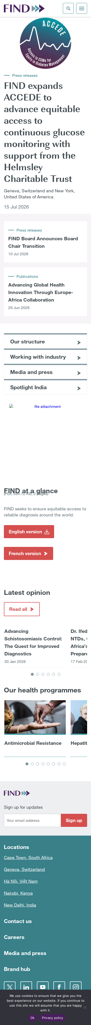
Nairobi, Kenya (18, 893)
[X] (10, 987)
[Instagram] (76, 987)
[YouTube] (43, 987)
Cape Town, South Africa (28, 857)
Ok (32, 1018)
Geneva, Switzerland (24, 869)
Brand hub (17, 969)
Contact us (18, 921)
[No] (85, 1007)
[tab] (32, 674)
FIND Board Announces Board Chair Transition (43, 242)
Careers (14, 937)
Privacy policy (52, 1018)
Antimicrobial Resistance (32, 743)
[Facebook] (59, 987)
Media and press (25, 953)
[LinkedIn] (26, 987)
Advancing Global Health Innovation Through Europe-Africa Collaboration (40, 292)
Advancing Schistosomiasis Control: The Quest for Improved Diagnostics (33, 642)
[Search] (68, 8)
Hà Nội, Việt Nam (21, 881)
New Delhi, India (20, 905)
